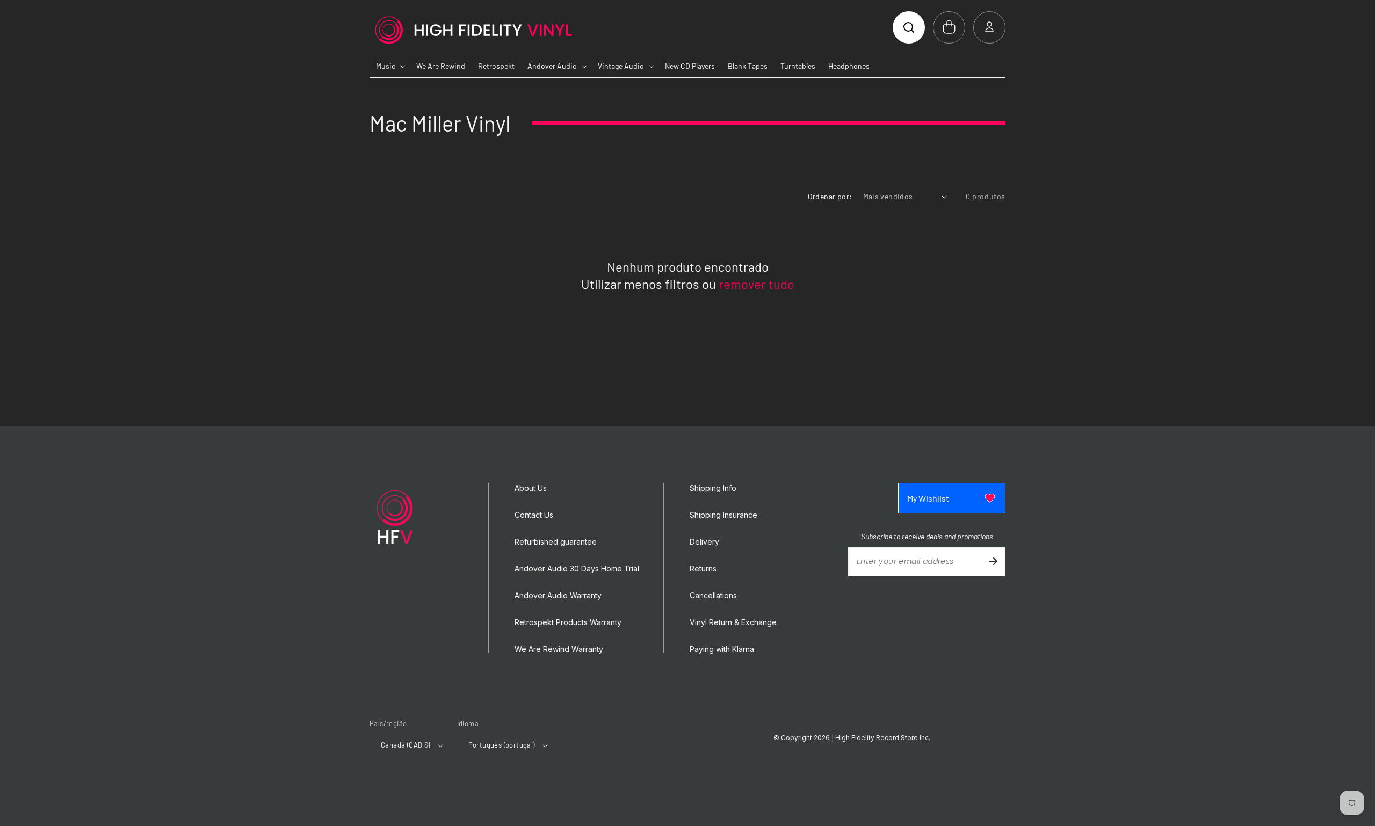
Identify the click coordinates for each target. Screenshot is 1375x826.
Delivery (704, 542)
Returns (703, 569)
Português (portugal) (501, 745)
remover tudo (756, 284)
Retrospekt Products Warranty (568, 622)
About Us (531, 488)
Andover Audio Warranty (558, 595)
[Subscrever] (993, 561)
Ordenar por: (830, 196)
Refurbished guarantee (556, 542)
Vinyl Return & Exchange (733, 622)
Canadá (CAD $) (405, 745)
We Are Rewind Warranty (559, 649)
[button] (909, 27)
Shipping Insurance (723, 515)
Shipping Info (713, 488)
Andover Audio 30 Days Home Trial (577, 569)
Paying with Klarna (722, 649)
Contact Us (534, 515)
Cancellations (713, 595)
